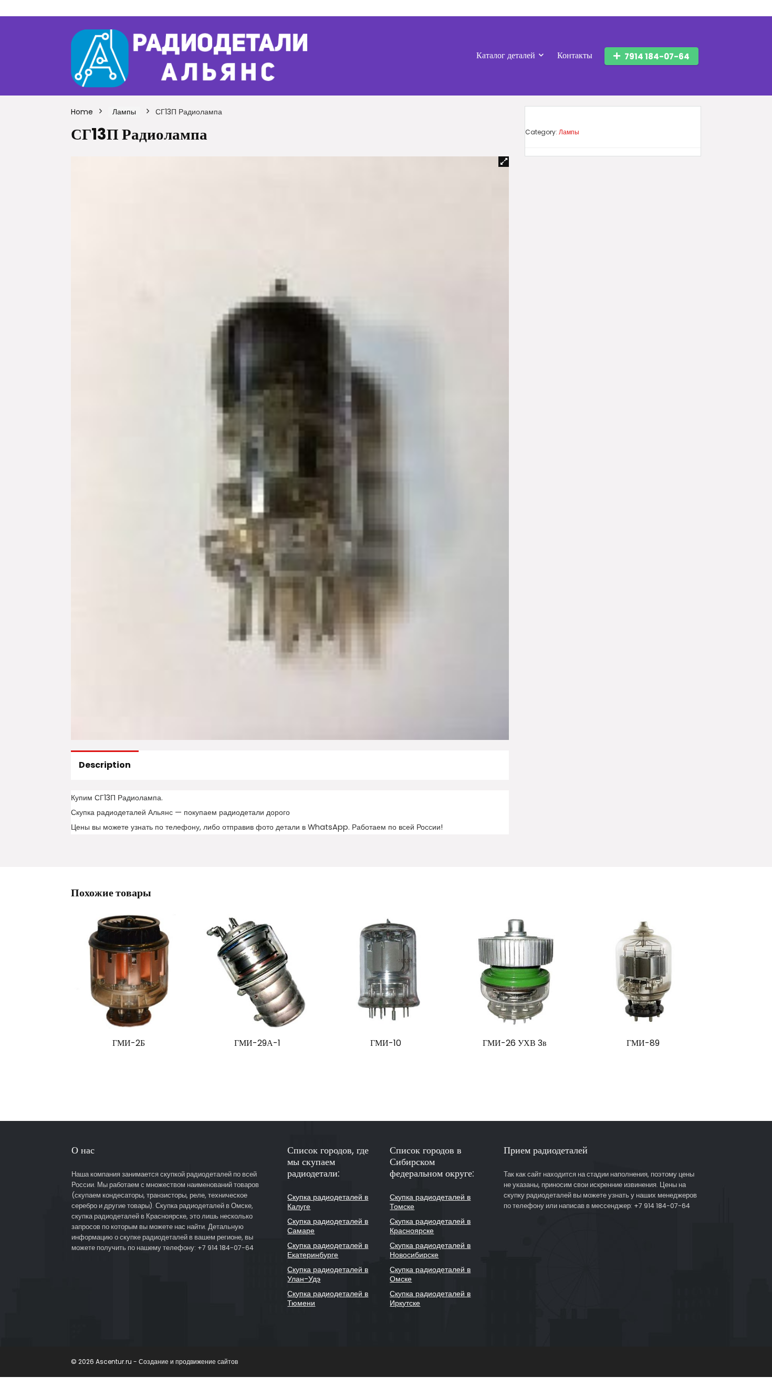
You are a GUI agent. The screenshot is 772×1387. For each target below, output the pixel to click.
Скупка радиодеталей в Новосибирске (430, 1250)
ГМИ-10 (385, 1043)
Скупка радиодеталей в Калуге (327, 1202)
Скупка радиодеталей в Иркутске (430, 1298)
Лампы (124, 112)
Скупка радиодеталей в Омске (430, 1274)
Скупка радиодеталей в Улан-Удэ (327, 1274)
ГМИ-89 (643, 1043)
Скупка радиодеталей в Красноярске (430, 1226)
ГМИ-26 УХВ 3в (515, 1043)
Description (105, 765)
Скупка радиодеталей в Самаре (327, 1226)
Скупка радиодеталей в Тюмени (327, 1298)
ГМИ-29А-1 (257, 1043)
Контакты (574, 55)
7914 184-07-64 (657, 56)
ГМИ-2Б (128, 1043)
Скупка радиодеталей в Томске (430, 1202)
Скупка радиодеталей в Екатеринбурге (327, 1250)
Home (82, 112)
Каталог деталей (505, 55)
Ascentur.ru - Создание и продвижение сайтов (167, 1361)
